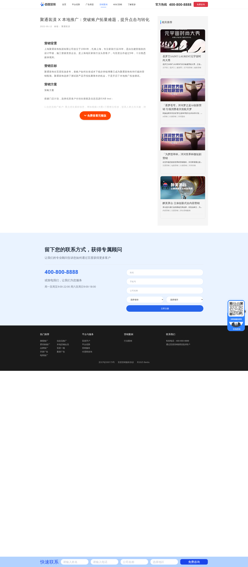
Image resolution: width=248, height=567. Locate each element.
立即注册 (165, 308)
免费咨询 (201, 4)
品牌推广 (44, 348)
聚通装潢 (65, 26)
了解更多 (132, 4)
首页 (64, 4)
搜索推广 (44, 340)
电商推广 (44, 355)
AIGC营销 (117, 4)
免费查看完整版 (96, 115)
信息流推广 (62, 340)
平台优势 (76, 4)
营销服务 (86, 348)
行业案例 (128, 340)
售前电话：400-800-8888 (177, 340)
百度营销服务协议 (126, 362)
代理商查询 (87, 351)
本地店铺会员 (63, 344)
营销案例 (103, 4)
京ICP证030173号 (107, 362)
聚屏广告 (61, 351)
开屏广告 (44, 351)
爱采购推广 (45, 344)
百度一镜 (61, 348)
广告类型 (90, 4)
